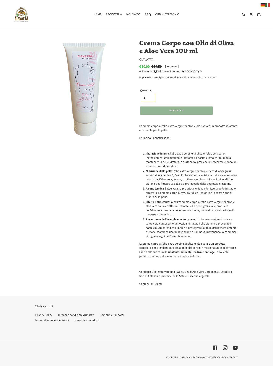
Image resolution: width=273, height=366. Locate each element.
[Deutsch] (263, 4)
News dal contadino (86, 320)
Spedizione (165, 77)
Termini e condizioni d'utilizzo (76, 314)
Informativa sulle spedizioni (52, 320)
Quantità (145, 90)
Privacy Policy (43, 314)
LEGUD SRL (179, 357)
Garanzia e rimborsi (112, 314)
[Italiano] (267, 4)
